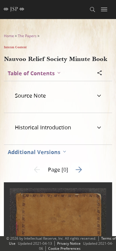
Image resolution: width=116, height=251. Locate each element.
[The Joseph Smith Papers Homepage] (14, 9)
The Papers (27, 35)
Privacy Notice (69, 243)
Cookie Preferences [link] (64, 248)
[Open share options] (100, 73)
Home (9, 35)
